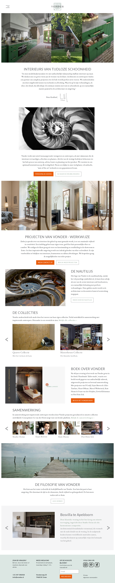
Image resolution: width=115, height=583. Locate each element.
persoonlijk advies (43, 174)
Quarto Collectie (21, 352)
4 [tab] (103, 225)
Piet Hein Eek (87, 436)
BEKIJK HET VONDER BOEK (83, 400)
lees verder (57, 501)
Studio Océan (19, 436)
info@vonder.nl (18, 577)
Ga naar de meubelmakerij (68, 174)
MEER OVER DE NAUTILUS (82, 300)
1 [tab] (93, 225)
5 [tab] (106, 225)
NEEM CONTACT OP (45, 262)
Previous (6, 339)
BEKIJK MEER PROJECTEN (67, 262)
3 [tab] (99, 225)
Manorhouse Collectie (71, 352)
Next (108, 339)
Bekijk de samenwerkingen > (82, 417)
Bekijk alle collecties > (68, 320)
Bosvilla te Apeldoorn (76, 515)
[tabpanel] (57, 205)
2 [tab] (96, 225)
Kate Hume (63, 436)
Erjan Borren (41, 436)
